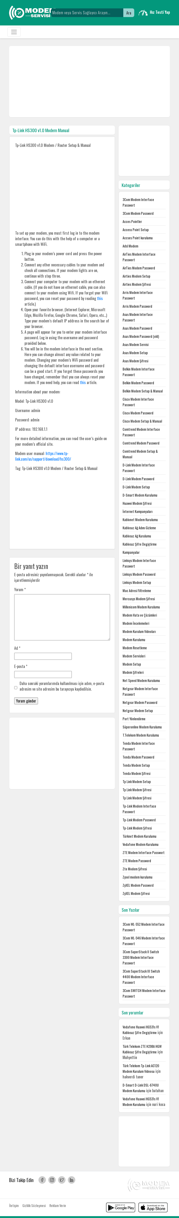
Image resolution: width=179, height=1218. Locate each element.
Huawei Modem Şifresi (137, 503)
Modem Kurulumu (134, 639)
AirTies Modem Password (139, 267)
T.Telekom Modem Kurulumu (141, 735)
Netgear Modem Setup (138, 710)
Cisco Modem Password (138, 412)
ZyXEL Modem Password (138, 885)
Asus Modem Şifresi (135, 360)
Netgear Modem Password (140, 702)
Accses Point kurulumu (138, 237)
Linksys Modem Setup (137, 582)
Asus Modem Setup (135, 352)
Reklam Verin (57, 1205)
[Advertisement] (89, 81)
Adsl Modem (130, 246)
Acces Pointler (132, 221)
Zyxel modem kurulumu (137, 877)
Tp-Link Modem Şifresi (137, 828)
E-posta (20, 666)
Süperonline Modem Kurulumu (142, 726)
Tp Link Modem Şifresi (137, 789)
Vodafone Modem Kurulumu (140, 844)
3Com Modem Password (138, 213)
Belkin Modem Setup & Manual (143, 390)
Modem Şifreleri (133, 672)
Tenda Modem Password (138, 757)
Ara (128, 13)
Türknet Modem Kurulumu (139, 836)
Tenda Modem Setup (136, 765)
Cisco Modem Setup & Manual (142, 421)
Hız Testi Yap (160, 12)
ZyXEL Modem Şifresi (136, 893)
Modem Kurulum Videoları (139, 631)
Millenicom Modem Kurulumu (141, 606)
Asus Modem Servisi (135, 344)
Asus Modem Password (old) (141, 336)
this (100, 298)
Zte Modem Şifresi (135, 868)
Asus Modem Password (137, 328)
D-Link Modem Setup (136, 486)
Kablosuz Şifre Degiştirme (140, 544)
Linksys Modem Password (139, 574)
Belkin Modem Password (138, 382)
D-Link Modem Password (138, 478)
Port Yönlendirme (134, 718)
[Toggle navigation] (14, 32)
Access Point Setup (136, 229)
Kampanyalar (131, 552)
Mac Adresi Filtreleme (137, 590)
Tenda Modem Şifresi (136, 773)
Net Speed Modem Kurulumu (141, 680)
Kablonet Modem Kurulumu (140, 519)
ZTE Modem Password (137, 860)
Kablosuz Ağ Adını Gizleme (139, 527)
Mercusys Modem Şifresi (139, 598)
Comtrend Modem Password (141, 443)
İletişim (14, 1205)
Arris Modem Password (137, 306)
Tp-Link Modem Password (139, 819)
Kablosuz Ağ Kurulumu (137, 535)
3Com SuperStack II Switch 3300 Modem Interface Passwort (141, 957)
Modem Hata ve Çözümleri (140, 615)
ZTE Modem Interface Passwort (144, 852)
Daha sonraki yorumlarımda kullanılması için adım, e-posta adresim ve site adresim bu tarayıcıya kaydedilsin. (62, 686)
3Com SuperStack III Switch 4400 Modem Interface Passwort (141, 977)
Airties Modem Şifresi (137, 284)
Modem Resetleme (135, 647)
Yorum (20, 589)
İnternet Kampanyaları (137, 511)
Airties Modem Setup (136, 276)
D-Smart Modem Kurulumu (140, 495)
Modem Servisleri (134, 655)
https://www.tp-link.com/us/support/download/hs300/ (43, 456)
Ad (17, 648)
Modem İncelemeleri (136, 623)
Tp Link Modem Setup (137, 781)
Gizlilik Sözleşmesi (34, 1205)
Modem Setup (132, 664)
